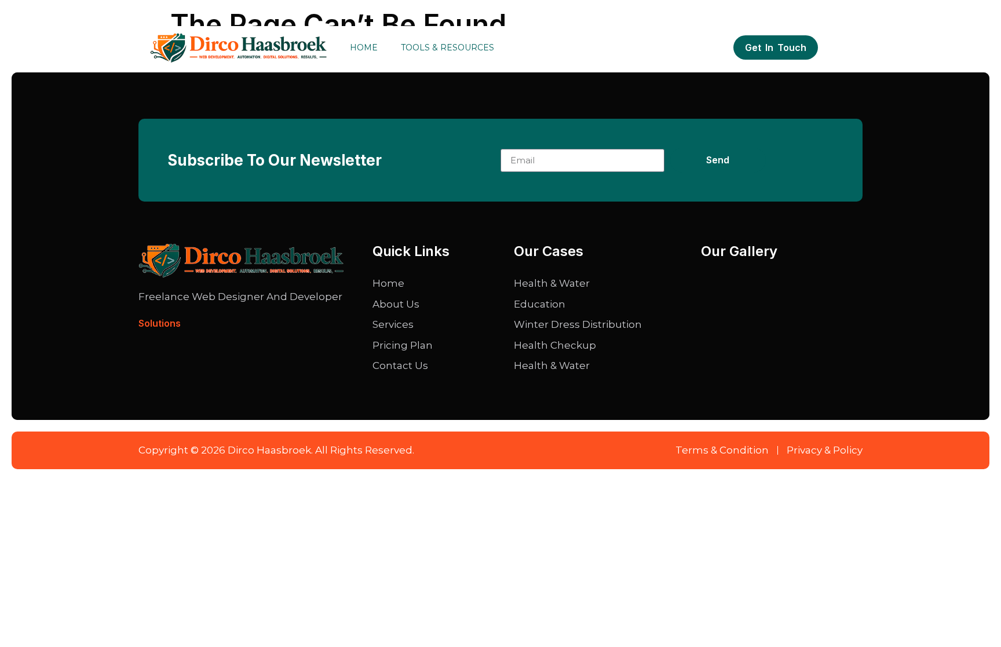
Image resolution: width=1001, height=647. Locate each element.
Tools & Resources (447, 47)
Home (364, 47)
